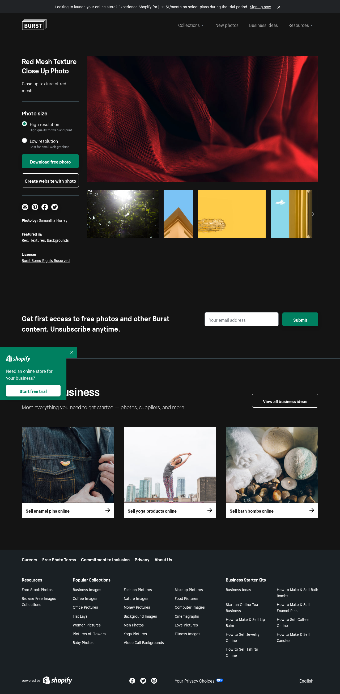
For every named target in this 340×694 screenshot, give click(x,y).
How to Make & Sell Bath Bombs (297, 592)
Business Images (87, 589)
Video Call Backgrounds (144, 642)
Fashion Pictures (138, 589)
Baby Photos (83, 642)
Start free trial (33, 390)
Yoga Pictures (135, 633)
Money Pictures (137, 607)
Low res (143, 232)
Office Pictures (85, 607)
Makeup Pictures (189, 589)
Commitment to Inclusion (105, 558)
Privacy (142, 558)
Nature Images (136, 598)
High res (122, 232)
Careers (29, 558)
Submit (300, 319)
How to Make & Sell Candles (293, 637)
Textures (37, 240)
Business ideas (263, 24)
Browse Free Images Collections (39, 601)
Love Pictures (186, 625)
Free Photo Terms (59, 558)
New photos (227, 24)
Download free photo (50, 161)
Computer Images (190, 607)
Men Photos (134, 625)
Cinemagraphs (187, 616)
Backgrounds (58, 240)
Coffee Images (85, 598)
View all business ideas (285, 400)
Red (25, 240)
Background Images (140, 616)
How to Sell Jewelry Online (243, 637)
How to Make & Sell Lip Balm (245, 622)
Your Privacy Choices (195, 680)
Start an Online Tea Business (242, 607)
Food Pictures (186, 598)
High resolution (44, 124)
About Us (163, 558)
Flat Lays (80, 616)
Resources (298, 24)
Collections (189, 24)
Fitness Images (187, 633)
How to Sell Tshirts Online (242, 652)
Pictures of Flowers (89, 633)
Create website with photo (50, 180)
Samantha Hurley (53, 220)
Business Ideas (238, 589)
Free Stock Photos (37, 589)
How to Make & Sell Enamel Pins (293, 607)
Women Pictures (87, 625)
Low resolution (44, 141)
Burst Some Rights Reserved (46, 260)
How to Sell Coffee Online (293, 622)
